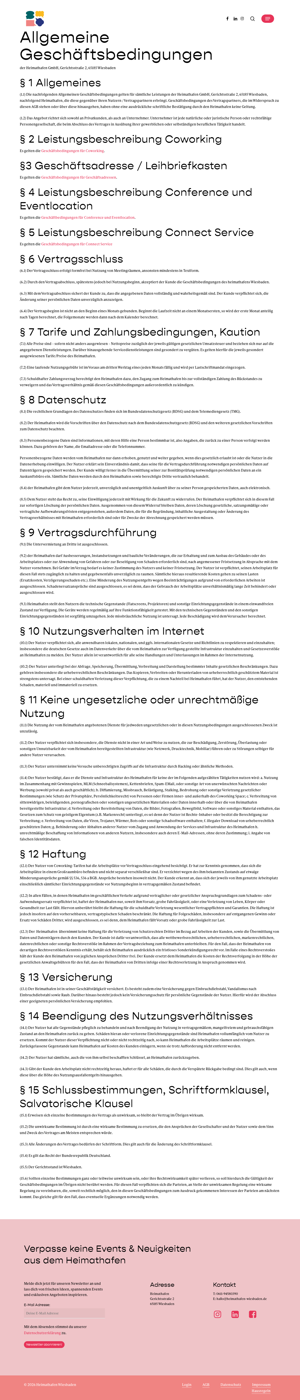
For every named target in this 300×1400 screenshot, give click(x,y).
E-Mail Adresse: (37, 1305)
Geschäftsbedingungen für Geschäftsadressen (78, 177)
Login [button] (187, 1384)
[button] (267, 18)
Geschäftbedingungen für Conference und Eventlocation (88, 217)
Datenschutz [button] (230, 1384)
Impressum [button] (261, 1384)
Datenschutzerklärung (42, 1332)
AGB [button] (206, 1384)
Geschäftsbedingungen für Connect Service (76, 243)
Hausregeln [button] (261, 1390)
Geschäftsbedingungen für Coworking (72, 150)
